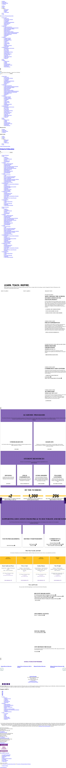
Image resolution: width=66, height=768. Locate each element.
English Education (7, 165)
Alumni (5, 200)
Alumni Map (48, 400)
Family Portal (6, 57)
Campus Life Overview (8, 26)
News (3, 59)
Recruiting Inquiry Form (8, 123)
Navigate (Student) (7, 718)
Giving (3, 5)
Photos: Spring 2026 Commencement (55, 596)
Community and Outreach (6, 191)
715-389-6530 (2, 737)
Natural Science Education (8, 222)
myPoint (5, 716)
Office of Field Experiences (52, 332)
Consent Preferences (3, 767)
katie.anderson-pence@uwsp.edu (8, 575)
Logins (3, 7)
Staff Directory (6, 65)
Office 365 (6, 719)
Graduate (3, 173)
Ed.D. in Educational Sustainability (10, 176)
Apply (3, 14)
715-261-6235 (2, 742)
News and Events (7, 160)
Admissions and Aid (7, 698)
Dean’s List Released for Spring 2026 (40, 596)
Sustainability (6, 35)
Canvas (5, 714)
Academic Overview (7, 96)
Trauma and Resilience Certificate (9, 180)
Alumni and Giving (5, 199)
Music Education (7, 170)
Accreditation (6, 21)
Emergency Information (6, 755)
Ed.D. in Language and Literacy (9, 177)
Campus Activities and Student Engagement (11, 27)
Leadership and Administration (9, 22)
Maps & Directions (7, 23)
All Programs (6, 209)
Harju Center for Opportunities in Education (11, 196)
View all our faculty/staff (15, 555)
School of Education (7, 149)
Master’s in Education (7, 178)
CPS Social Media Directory (39, 632)
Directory (3, 6)
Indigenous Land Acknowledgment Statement (11, 709)
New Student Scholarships (8, 110)
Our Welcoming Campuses (8, 19)
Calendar (5, 62)
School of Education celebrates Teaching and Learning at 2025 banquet (46, 598)
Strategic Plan (6, 24)
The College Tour (7, 54)
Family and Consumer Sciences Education (11, 166)
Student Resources (5, 183)
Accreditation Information (6, 754)
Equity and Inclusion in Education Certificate (11, 179)
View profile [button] (7, 580)
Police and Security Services (8, 31)
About (3, 156)
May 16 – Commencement (39, 615)
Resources (3, 703)
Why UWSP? (6, 49)
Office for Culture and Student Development (11, 32)
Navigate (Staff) (6, 717)
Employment (6, 702)
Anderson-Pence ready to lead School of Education (43, 597)
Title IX (5, 36)
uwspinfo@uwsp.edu (3, 732)
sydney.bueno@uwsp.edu (41, 576)
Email (5, 715)
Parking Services (7, 30)
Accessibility (4, 759)
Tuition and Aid (6, 52)
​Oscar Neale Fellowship (8, 203)
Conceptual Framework (8, 210)
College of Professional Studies (5, 146)
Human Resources (7, 706)
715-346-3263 (24, 575)
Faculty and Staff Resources (8, 705)
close (1, 71)
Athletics (3, 60)
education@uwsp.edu (33, 681)
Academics (4, 37)
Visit (3, 13)
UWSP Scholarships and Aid (51, 311)
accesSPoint (6, 713)
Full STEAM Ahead (7, 194)
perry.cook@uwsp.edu (24, 576)
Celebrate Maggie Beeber (8, 201)
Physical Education (7, 223)
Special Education (7, 172)
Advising (5, 236)
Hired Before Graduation (51, 354)
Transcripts (6, 710)
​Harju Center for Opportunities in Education (54, 544)
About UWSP (4, 17)
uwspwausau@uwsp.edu (4, 743)
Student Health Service (8, 34)
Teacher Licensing (7, 190)
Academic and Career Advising (52, 309)
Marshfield (6, 10)
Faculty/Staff (4, 2)
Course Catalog (6, 42)
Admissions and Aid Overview (9, 48)
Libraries (5, 44)
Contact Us (6, 58)
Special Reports (6, 161)
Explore (16, 449)
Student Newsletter (7, 187)
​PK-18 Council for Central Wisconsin (10, 197)
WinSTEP (5, 198)
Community (4, 132)
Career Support (6, 20)
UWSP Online (6, 12)
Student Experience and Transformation (10, 33)
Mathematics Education (8, 169)
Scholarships (6, 188)
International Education (8, 45)
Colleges (5, 41)
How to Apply (6, 50)
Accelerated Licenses (7, 181)
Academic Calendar (7, 97)
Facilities (5, 63)
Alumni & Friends (5, 3)
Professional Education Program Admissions (11, 235)
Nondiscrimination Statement (6, 758)
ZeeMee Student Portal (8, 56)
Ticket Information (7, 122)
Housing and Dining (7, 29)
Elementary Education (7, 164)
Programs (34, 419)
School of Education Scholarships (53, 312)
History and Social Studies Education (10, 168)
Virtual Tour (6, 55)
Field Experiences (7, 185)
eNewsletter (36, 651)
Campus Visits (6, 109)
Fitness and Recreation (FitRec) (9, 28)
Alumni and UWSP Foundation (9, 708)
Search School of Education (5, 72)
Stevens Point (6, 9)
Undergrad (4, 162)
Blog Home (37, 600)
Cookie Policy (4, 761)
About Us (5, 157)
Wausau (5, 11)
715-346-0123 (2, 731)
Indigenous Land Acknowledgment (44, 726)
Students (3, 1)
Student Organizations (7, 189)
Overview (5, 192)
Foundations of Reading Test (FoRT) (10, 186)
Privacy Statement (5, 760)
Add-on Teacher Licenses (8, 182)
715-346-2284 (8, 574)
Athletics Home (6, 61)
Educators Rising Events (8, 193)
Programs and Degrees (7, 39)
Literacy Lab (6, 248)
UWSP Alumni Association (8, 205)
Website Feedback (5, 765)
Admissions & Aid (5, 47)
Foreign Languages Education (9, 167)
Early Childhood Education (8, 163)
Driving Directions (7, 66)
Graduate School (7, 43)
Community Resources (8, 711)
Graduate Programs (7, 174)
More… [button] (25, 571)
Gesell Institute (6, 195)
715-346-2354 (41, 575)
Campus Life (4, 84)
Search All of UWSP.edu (16, 72)
